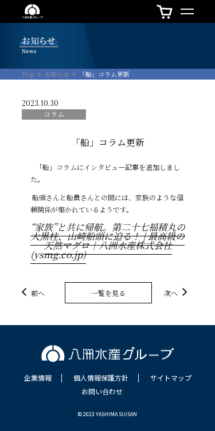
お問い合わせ (102, 391)
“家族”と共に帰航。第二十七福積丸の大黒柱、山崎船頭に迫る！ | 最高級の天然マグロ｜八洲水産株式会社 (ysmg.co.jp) (107, 240)
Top (28, 74)
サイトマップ (170, 377)
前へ (38, 292)
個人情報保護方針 (100, 377)
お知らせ (56, 74)
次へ (171, 292)
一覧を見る (108, 293)
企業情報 (38, 377)
